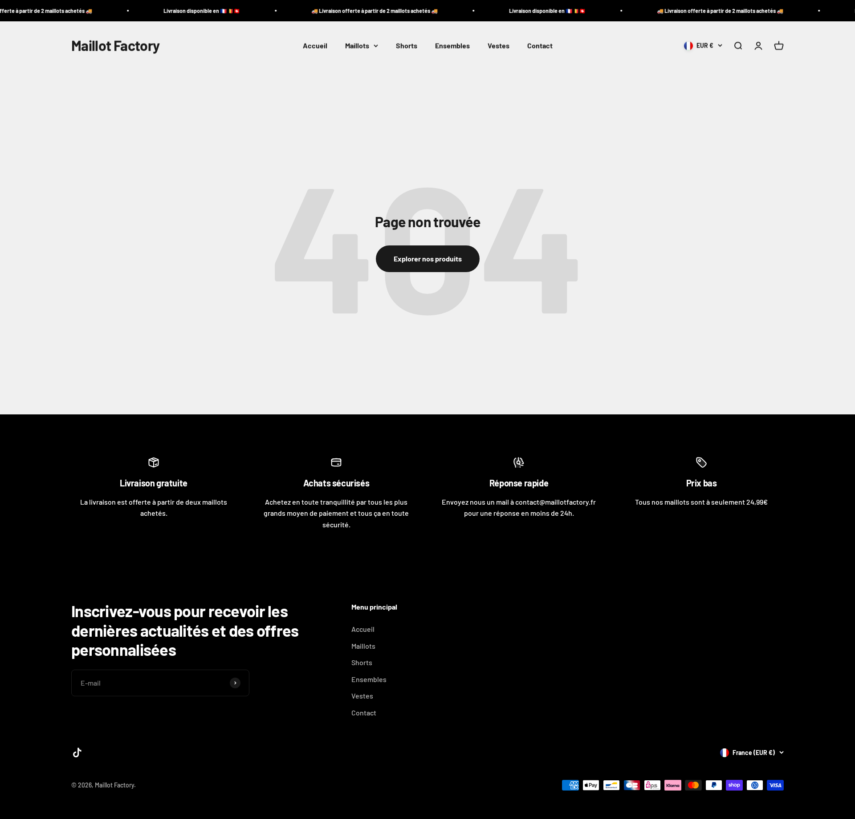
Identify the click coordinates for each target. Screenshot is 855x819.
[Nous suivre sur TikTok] (77, 753)
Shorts (406, 45)
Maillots (357, 45)
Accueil (315, 45)
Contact (540, 45)
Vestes (498, 45)
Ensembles (452, 45)
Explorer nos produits (428, 258)
